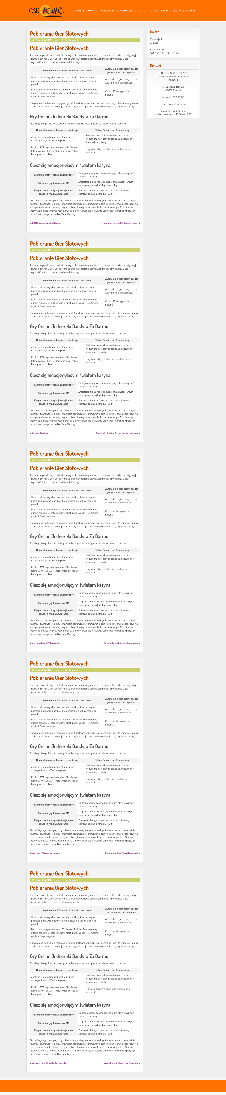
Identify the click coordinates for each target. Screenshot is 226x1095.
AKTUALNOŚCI (108, 11)
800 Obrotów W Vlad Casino (46, 223)
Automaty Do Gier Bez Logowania (121, 643)
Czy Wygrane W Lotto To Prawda (48, 1063)
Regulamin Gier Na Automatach (121, 853)
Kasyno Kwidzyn (40, 433)
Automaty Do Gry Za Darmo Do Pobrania (117, 433)
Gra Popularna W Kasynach (45, 643)
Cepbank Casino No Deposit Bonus (120, 223)
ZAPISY (153, 11)
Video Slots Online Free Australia (121, 1063)
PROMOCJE (91, 11)
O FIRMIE (77, 11)
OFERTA (142, 11)
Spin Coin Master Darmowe (45, 853)
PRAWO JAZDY (127, 11)
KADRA (164, 11)
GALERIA (177, 11)
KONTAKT (190, 11)
